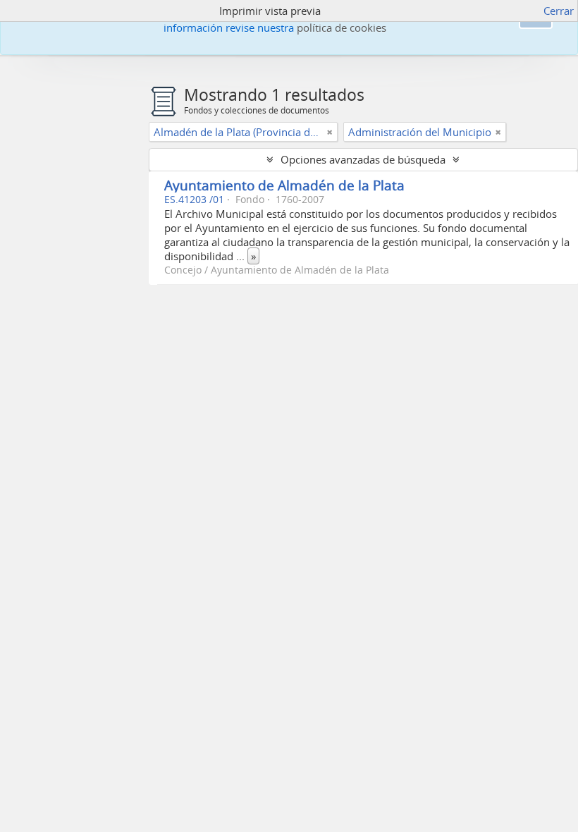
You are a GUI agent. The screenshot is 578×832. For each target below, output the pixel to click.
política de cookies (341, 27)
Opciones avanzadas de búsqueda (363, 159)
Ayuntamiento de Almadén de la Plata (284, 185)
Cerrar (558, 11)
